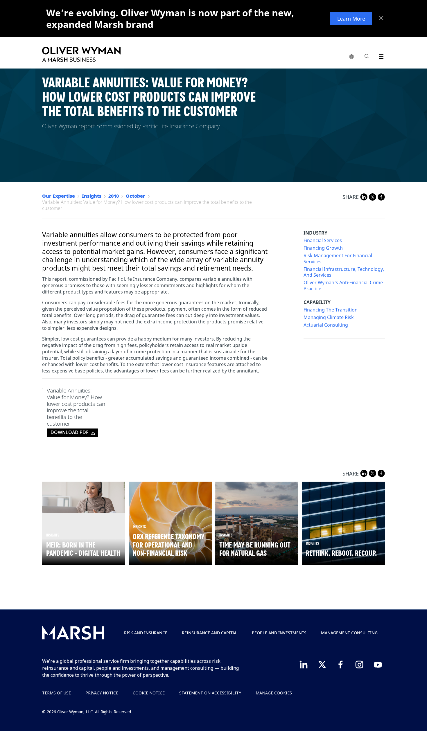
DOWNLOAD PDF (69, 432)
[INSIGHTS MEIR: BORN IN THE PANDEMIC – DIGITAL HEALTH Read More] (83, 497)
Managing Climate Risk (329, 317)
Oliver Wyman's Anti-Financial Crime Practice (343, 286)
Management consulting (349, 632)
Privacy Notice (101, 693)
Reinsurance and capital (209, 632)
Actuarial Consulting (326, 325)
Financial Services (323, 240)
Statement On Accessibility (210, 693)
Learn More (351, 18)
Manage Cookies (274, 693)
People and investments (279, 632)
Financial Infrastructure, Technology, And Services (344, 272)
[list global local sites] (351, 57)
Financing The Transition (331, 310)
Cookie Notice (149, 693)
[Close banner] (381, 18)
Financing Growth (323, 248)
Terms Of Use (56, 693)
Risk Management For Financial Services (338, 259)
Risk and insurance (145, 632)
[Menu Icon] (380, 55)
